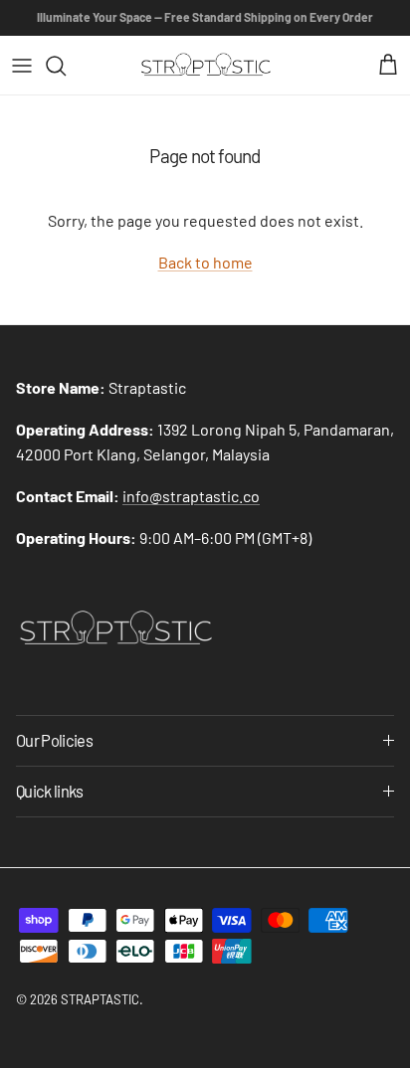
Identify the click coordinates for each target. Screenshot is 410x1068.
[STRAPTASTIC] (205, 65)
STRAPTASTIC (100, 999)
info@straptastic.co (191, 495)
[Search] (66, 66)
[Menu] (22, 66)
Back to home (205, 262)
